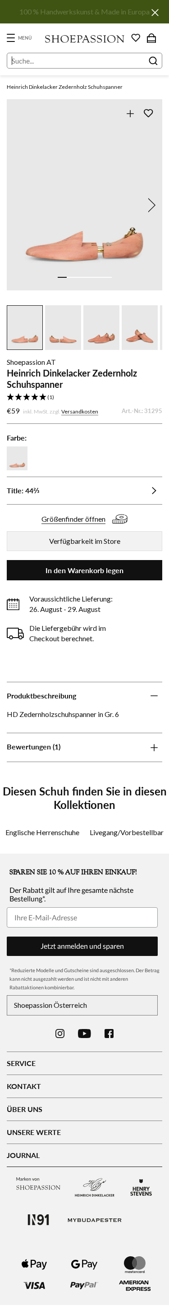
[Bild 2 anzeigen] (71, 277)
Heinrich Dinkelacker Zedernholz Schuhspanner (65, 86)
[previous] (19, 205)
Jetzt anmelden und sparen (82, 946)
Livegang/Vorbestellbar (127, 832)
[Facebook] (109, 1033)
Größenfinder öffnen (73, 519)
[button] (84, 397)
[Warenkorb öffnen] (151, 38)
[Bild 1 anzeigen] (62, 277)
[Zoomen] (130, 113)
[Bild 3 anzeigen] (80, 277)
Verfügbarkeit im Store (84, 541)
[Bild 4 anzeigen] (89, 277)
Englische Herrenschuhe (42, 832)
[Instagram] (59, 1033)
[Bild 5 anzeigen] (98, 277)
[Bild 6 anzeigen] (107, 277)
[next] (150, 205)
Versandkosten (79, 411)
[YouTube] (84, 1033)
